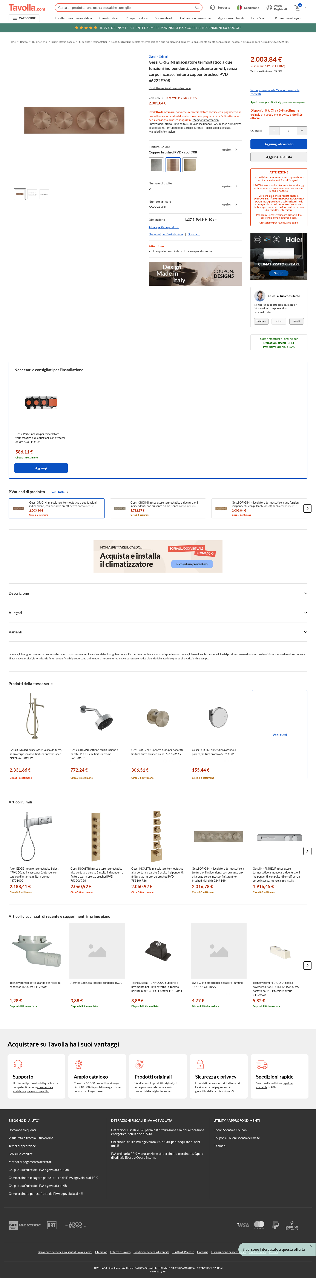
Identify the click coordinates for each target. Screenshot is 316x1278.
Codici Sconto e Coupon (230, 1130)
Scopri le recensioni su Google (171, 27)
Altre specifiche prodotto (164, 227)
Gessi (152, 56)
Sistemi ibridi (164, 18)
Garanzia (202, 1252)
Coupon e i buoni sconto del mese (237, 1138)
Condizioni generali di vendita (151, 1252)
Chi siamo (101, 1252)
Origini (163, 56)
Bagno (24, 41)
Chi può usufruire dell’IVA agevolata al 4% (38, 1186)
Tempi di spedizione (22, 1146)
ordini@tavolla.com (285, 217)
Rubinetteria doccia (63, 41)
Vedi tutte (57, 492)
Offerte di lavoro (120, 1252)
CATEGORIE (27, 18)
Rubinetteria (39, 41)
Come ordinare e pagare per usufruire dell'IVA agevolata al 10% (53, 1178)
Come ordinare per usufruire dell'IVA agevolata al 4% (46, 1193)
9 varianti (194, 234)
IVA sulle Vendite (21, 1154)
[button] (307, 508)
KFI (164, 1271)
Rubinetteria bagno (288, 18)
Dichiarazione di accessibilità (228, 1252)
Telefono (261, 321)
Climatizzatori (108, 18)
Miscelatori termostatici (93, 41)
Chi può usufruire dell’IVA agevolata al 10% (39, 1170)
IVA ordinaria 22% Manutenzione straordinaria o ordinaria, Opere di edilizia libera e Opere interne (157, 1155)
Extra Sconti (259, 18)
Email (296, 321)
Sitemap (219, 1146)
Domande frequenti (22, 1130)
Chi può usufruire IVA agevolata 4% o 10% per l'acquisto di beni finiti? (155, 1144)
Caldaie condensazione (195, 18)
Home (12, 41)
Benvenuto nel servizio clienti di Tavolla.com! (65, 1252)
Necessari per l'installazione (166, 234)
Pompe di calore (136, 18)
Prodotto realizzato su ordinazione (170, 88)
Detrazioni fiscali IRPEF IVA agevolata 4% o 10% (279, 344)
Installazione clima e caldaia (73, 18)
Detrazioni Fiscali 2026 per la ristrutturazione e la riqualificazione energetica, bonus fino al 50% (157, 1132)
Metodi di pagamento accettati (30, 1162)
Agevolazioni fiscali (231, 18)
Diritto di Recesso (183, 1252)
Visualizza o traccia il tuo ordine (31, 1138)
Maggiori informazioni (206, 120)
